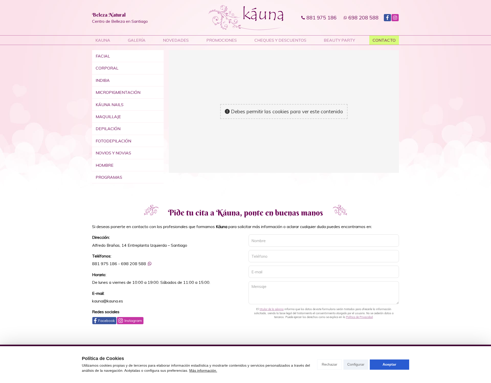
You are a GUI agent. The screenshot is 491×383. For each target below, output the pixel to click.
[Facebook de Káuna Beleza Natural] (387, 17)
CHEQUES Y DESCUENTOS (280, 40)
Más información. (203, 370)
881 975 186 (104, 263)
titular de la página (272, 309)
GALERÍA (137, 40)
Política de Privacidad (359, 317)
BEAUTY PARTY (339, 40)
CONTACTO (384, 40)
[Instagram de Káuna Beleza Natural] (395, 17)
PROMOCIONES (221, 40)
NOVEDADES (176, 40)
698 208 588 (133, 263)
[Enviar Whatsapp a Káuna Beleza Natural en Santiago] (149, 263)
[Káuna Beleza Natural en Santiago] (245, 17)
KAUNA (102, 40)
